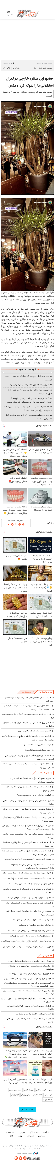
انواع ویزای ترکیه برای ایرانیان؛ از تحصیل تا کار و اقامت (30, 973)
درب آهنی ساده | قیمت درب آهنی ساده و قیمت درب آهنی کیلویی (30, 1020)
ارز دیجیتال (15, 1094)
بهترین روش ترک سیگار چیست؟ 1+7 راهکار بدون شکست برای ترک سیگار (28, 992)
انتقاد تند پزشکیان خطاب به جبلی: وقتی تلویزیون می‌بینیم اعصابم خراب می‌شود (29, 757)
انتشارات (30, 1136)
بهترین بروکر (25, 1094)
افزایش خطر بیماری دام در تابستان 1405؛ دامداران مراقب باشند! (30, 1008)
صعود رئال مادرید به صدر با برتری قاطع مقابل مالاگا (30, 935)
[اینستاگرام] (25, 1158)
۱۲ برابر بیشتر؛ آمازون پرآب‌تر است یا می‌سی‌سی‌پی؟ (29, 384)
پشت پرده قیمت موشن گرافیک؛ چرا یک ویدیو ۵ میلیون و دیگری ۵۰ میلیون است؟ (27, 1000)
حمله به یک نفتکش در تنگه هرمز (38, 750)
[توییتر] (20, 1158)
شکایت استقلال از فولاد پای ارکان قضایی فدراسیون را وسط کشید (26, 941)
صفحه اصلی (48, 63)
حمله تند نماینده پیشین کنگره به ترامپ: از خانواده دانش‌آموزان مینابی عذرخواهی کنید (32, 866)
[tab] (45, 692)
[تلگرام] (16, 1158)
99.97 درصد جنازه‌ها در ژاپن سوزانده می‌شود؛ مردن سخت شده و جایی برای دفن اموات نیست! (28, 408)
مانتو (50, 1090)
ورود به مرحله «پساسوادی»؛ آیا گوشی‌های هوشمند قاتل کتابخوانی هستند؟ (28, 417)
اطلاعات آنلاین (28, 13)
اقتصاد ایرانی (37, 1094)
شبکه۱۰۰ (46, 1132)
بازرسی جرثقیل (41, 1090)
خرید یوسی (48, 1094)
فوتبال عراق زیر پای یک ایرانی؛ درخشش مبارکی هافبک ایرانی (27, 978)
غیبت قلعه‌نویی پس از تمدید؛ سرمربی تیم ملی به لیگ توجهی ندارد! (28, 802)
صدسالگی (34, 1132)
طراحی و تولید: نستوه (25, 1153)
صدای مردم (10, 1132)
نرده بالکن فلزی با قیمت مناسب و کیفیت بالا (33, 1013)
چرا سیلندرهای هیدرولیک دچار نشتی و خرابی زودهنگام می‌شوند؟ (31, 967)
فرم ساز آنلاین (29, 1090)
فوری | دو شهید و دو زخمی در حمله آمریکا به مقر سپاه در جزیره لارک (28, 716)
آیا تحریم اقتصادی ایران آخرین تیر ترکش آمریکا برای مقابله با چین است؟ (28, 844)
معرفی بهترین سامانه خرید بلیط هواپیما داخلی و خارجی (29, 961)
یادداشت (41, 1136)
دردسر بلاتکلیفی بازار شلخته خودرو (37, 744)
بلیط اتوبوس (47, 1099)
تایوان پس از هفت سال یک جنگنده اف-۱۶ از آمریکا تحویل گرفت (26, 872)
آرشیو (20, 1136)
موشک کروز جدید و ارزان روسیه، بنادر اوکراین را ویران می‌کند (28, 859)
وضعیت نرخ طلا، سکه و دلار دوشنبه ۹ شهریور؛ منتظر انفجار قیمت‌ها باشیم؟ (29, 913)
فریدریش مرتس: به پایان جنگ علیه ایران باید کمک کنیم (29, 883)
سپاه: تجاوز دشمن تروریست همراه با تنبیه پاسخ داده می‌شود (27, 878)
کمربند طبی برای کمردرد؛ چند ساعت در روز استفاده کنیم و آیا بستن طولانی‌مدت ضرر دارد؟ (29, 985)
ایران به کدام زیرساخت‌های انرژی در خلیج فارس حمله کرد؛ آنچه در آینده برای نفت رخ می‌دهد (28, 738)
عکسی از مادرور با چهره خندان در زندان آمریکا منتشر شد (29, 930)
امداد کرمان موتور (15, 1090)
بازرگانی (46, 955)
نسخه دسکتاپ (27, 1109)
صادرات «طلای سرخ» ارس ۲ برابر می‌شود (35, 925)
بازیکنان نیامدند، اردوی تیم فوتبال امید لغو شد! (32, 919)
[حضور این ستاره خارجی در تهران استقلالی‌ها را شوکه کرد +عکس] (27, 148)
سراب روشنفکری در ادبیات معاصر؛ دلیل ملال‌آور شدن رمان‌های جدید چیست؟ (28, 819)
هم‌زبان (22, 1132)
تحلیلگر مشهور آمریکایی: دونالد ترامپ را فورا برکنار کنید (29, 897)
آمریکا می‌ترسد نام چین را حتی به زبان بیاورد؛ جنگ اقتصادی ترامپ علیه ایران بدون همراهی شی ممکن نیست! (29, 400)
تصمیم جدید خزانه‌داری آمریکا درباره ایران (34, 730)
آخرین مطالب (43, 773)
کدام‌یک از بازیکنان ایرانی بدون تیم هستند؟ (34, 795)
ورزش (39, 63)
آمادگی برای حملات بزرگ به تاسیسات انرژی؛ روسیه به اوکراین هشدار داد (28, 890)
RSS (11, 1136)
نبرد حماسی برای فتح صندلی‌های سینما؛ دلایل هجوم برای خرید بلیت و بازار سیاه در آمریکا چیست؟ (27, 827)
